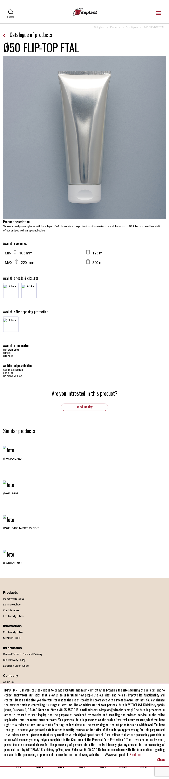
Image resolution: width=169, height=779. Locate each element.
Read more (136, 754)
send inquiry (85, 406)
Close (161, 759)
